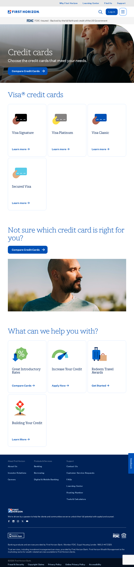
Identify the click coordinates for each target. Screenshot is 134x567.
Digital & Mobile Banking (46, 479)
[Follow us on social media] (9, 521)
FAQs (69, 479)
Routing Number (75, 492)
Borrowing (39, 473)
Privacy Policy (54, 564)
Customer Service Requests (80, 473)
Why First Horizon (68, 3)
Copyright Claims (36, 564)
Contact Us (72, 466)
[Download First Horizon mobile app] (16, 535)
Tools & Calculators (76, 499)
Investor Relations (17, 473)
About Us (12, 466)
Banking (38, 466)
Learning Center (91, 3)
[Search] (100, 12)
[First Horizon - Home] (24, 11)
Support (121, 3)
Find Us (108, 3)
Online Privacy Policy (75, 564)
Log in (111, 11)
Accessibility (95, 564)
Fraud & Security (16, 564)
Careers (12, 479)
